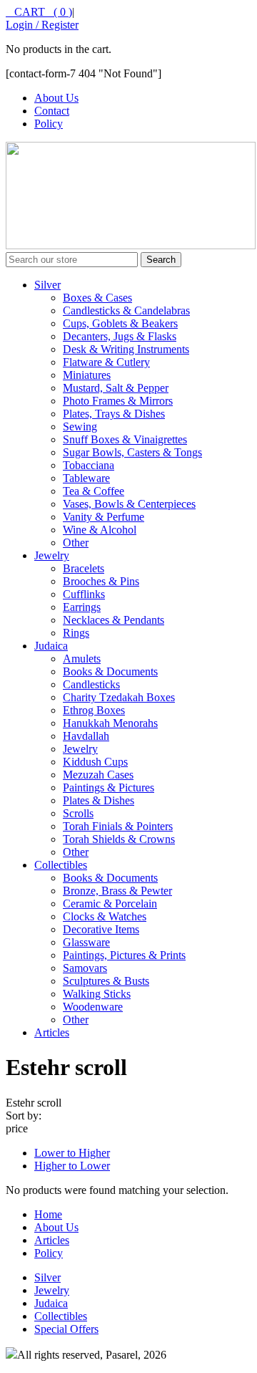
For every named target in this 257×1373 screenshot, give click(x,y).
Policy (48, 123)
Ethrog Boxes (94, 710)
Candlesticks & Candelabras (126, 310)
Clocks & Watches (104, 916)
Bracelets (83, 568)
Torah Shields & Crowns (119, 839)
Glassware (86, 942)
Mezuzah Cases (98, 775)
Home (48, 1214)
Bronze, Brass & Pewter (117, 891)
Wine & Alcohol (99, 530)
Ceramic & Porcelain (110, 903)
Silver (47, 285)
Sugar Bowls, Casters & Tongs (132, 452)
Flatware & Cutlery (106, 362)
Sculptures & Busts (106, 981)
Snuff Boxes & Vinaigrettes (125, 439)
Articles (51, 1032)
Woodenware (93, 1007)
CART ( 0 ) (39, 12)
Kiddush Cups (95, 762)
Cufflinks (84, 594)
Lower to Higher (72, 1153)
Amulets (82, 658)
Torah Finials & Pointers (118, 826)
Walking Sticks (97, 994)
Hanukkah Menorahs (110, 723)
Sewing (80, 426)
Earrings (82, 607)
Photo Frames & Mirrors (118, 401)
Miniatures (87, 375)
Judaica (51, 646)
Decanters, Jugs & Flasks (119, 336)
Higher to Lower (72, 1166)
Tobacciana (88, 465)
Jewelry (51, 555)
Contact (51, 111)
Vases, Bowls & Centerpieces (129, 504)
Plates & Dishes (98, 800)
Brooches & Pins (101, 581)
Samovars (85, 968)
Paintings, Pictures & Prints (124, 955)
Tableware (86, 478)
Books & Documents (110, 671)
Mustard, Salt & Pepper (115, 388)
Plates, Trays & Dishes (114, 414)
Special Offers (66, 1329)
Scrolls (78, 813)
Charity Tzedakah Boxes (119, 697)
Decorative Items (101, 929)
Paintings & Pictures (108, 787)
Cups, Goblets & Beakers (120, 323)
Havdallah (86, 736)
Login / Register (42, 25)
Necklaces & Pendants (113, 620)
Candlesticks (91, 684)
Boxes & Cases (97, 298)
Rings (76, 633)
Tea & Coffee (93, 491)
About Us (56, 98)
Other (76, 542)
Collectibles (60, 865)
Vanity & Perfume (103, 517)
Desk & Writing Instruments (126, 349)
